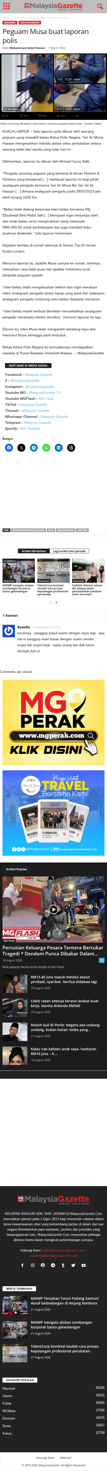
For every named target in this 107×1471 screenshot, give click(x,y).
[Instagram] (34, 1266)
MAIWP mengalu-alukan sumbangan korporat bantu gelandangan (18, 588)
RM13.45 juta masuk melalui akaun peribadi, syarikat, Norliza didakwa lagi (64, 979)
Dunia (6, 1426)
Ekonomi (8, 1418)
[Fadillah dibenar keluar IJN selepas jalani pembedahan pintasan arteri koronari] (88, 571)
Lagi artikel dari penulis (69, 551)
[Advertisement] (53, 491)
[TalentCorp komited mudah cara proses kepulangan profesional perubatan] (53, 571)
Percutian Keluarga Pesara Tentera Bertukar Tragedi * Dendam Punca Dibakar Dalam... (52, 950)
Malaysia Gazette (39, 375)
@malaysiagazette (25, 381)
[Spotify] (44, 1266)
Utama (7, 1396)
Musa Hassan (65, 530)
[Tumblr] (64, 1266)
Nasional (19, 17)
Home (5, 17)
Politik (6, 1403)
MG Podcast (30, 428)
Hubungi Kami (45, 1458)
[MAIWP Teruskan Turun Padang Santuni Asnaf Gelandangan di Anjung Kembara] (14, 1305)
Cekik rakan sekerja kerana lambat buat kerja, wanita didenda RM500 (65, 1003)
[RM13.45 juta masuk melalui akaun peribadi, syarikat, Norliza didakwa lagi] (14, 984)
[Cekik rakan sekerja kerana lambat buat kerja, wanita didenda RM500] (14, 1008)
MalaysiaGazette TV (45, 393)
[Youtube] (84, 1266)
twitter (82, 530)
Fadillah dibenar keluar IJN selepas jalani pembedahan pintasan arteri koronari (87, 589)
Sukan (7, 1433)
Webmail (65, 1458)
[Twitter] (74, 1266)
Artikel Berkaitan (34, 551)
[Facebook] (23, 1266)
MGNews (9, 1411)
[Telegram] (54, 1266)
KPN (51, 530)
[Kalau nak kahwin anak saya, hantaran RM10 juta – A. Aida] (14, 1056)
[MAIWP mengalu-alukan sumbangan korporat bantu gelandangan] (18, 571)
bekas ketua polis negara (28, 530)
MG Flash (46, 399)
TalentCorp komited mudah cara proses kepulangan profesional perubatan (52, 589)
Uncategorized (29, 22)
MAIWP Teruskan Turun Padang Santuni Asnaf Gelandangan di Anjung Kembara (65, 1300)
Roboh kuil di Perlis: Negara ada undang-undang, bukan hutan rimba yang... (66, 1027)
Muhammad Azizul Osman (27, 48)
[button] (99, 6)
